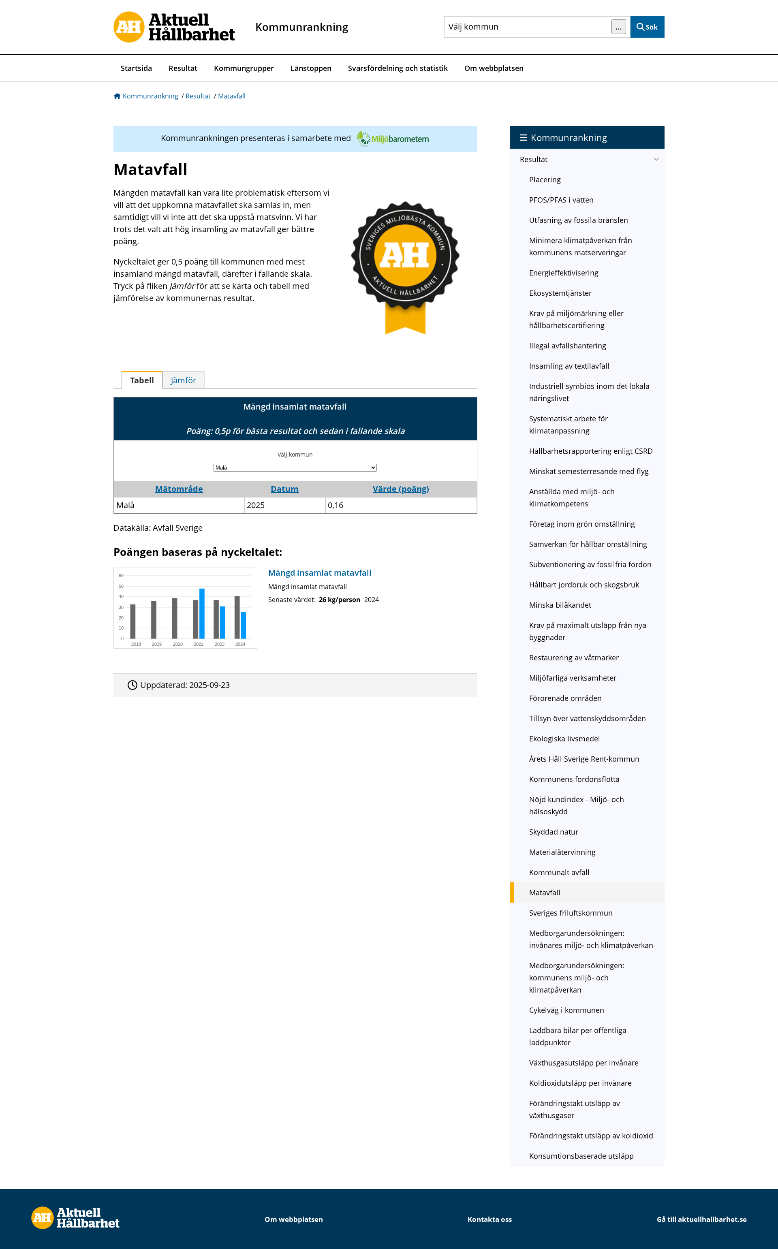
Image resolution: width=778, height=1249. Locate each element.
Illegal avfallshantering (567, 345)
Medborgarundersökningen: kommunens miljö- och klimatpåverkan (576, 978)
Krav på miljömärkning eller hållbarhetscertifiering (576, 319)
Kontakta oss (490, 1219)
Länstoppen (311, 68)
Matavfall (232, 96)
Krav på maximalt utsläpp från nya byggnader (587, 631)
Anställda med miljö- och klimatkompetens (572, 497)
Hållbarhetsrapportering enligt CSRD (591, 451)
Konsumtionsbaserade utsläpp (581, 1156)
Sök (652, 27)
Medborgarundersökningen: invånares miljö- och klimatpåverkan (591, 939)
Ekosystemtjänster (560, 293)
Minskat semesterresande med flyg (589, 471)
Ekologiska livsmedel (564, 738)
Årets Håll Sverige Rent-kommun (584, 759)
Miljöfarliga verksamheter (572, 678)
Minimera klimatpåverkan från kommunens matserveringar (580, 246)
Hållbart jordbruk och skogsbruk (584, 584)
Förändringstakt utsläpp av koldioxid (591, 1135)
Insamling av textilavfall (569, 366)
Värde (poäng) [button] (401, 488)
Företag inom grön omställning (582, 524)
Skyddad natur (553, 832)
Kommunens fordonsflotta (574, 779)
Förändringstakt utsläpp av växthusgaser (574, 1109)
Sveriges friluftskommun (571, 913)
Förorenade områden (565, 698)
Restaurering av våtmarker (574, 657)
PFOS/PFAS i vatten (561, 200)
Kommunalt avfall (559, 872)
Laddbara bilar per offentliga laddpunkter (577, 1036)
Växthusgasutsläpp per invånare (584, 1063)
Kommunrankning (150, 96)
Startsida (136, 68)
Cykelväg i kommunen (566, 1010)
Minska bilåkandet (560, 605)
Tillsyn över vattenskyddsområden (587, 718)
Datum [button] (285, 488)
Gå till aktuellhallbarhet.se (702, 1219)
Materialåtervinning (562, 852)
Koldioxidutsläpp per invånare (580, 1083)
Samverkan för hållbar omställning (588, 544)
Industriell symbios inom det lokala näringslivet (589, 392)
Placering (545, 179)
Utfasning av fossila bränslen (578, 220)
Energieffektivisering (563, 273)
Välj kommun (295, 454)
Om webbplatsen (494, 68)
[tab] (142, 380)
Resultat (183, 68)
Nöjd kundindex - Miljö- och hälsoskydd (576, 805)
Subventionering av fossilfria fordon (590, 564)
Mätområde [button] (179, 488)
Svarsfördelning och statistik (398, 68)
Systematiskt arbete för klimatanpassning (568, 425)
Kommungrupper (244, 68)
